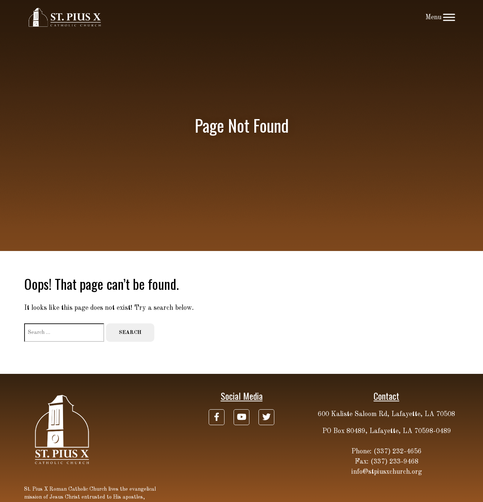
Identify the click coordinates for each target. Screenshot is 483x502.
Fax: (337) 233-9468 (386, 461)
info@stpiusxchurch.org (386, 471)
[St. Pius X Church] (65, 17)
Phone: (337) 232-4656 (386, 451)
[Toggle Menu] (449, 17)
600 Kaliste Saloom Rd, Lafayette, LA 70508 (386, 414)
